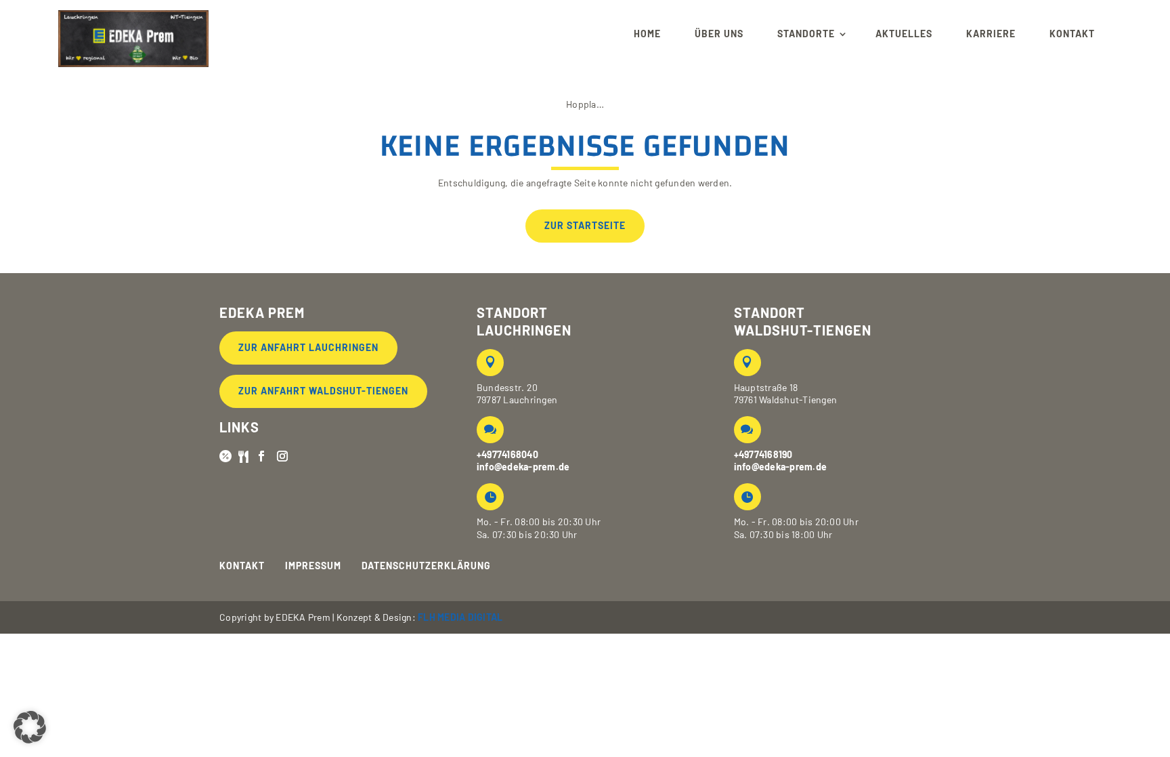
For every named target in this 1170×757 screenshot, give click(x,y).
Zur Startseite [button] (585, 225)
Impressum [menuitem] (313, 566)
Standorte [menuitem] (806, 33)
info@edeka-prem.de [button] (523, 466)
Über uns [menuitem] (719, 33)
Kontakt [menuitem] (1072, 33)
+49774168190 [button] (763, 454)
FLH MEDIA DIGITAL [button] (460, 617)
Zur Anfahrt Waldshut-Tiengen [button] (323, 390)
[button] (133, 34)
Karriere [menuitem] (991, 33)
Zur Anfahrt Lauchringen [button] (308, 347)
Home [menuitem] (647, 33)
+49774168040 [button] (507, 454)
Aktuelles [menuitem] (903, 33)
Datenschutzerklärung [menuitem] (426, 566)
